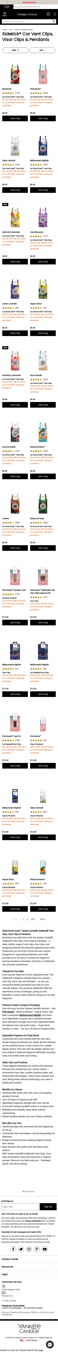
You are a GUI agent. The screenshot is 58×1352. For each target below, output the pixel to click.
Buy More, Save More (29, 2)
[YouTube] (45, 1249)
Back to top (28, 1191)
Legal (4, 1274)
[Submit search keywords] (54, 21)
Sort (41, 50)
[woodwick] (20, 7)
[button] (50, 1344)
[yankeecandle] (6, 7)
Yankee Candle (10, 1259)
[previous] (7, 2)
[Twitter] (21, 1249)
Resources (7, 1266)
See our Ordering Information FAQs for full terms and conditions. (28, 1313)
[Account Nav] (48, 14)
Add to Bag (15, 118)
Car (11, 30)
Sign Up (48, 1206)
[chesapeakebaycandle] (33, 7)
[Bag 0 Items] (54, 14)
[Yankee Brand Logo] (27, 14)
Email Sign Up (7, 1201)
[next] (50, 2)
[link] (11, 93)
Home (4, 30)
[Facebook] (13, 1249)
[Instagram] (29, 1249)
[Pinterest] (37, 1249)
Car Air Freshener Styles (24, 30)
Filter (14, 50)
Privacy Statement (33, 1221)
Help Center (10, 1301)
